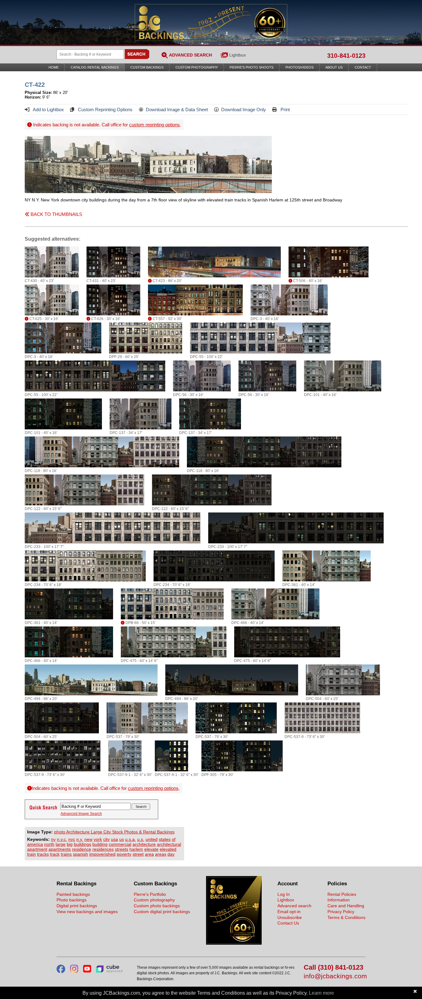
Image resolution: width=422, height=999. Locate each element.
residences (103, 849)
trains (66, 854)
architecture (144, 844)
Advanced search (294, 905)
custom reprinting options (154, 124)
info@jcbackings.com (334, 976)
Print (284, 109)
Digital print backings (77, 905)
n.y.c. (62, 839)
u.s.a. (130, 839)
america (35, 844)
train (31, 854)
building (100, 844)
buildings (82, 844)
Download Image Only (243, 109)
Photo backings (72, 899)
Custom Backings (146, 67)
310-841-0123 (346, 55)
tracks (43, 854)
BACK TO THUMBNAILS (55, 214)
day (171, 854)
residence (81, 849)
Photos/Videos (299, 67)
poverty (124, 854)
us (121, 839)
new (88, 839)
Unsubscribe (289, 917)
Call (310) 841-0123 (333, 968)
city (106, 839)
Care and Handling (345, 905)
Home (54, 67)
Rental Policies (341, 894)
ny (53, 839)
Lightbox (237, 55)
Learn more (321, 993)
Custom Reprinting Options (105, 109)
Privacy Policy (340, 911)
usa (114, 839)
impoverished (102, 854)
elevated (168, 849)
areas (160, 854)
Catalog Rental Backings (95, 67)
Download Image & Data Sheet (177, 109)
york (98, 839)
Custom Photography (196, 67)
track (55, 854)
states (165, 839)
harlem (136, 849)
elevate (151, 849)
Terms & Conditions (346, 917)
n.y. (79, 839)
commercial (120, 844)
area (149, 854)
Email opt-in (289, 911)
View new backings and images (87, 911)
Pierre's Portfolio (150, 894)
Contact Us (288, 923)
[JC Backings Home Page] (234, 943)
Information (338, 899)
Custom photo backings (157, 905)
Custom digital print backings (162, 911)
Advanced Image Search (81, 813)
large (60, 844)
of (173, 839)
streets (121, 849)
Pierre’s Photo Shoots (251, 67)
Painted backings (73, 894)
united (152, 839)
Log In (283, 894)
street (138, 854)
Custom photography (154, 899)
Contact (363, 67)
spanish (80, 854)
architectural (169, 844)
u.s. (140, 839)
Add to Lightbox (48, 109)
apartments (60, 849)
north (49, 844)
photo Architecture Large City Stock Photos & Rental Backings (114, 831)
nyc (71, 839)
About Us (334, 67)
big (70, 844)
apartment (37, 849)
